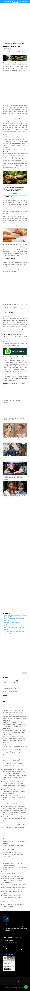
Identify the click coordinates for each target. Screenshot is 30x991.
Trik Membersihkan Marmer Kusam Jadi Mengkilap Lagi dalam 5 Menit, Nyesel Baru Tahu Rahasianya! (14, 771)
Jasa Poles (22, 51)
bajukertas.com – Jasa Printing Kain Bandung (14, 884)
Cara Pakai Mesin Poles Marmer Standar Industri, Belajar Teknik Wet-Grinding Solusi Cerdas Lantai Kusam (13, 765)
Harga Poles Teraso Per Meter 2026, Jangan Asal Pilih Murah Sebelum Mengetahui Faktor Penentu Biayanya (14, 732)
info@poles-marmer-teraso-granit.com (14, 981)
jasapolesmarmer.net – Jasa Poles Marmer (13, 852)
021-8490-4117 (9, 690)
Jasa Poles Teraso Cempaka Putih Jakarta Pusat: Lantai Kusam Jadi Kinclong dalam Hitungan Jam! (13, 829)
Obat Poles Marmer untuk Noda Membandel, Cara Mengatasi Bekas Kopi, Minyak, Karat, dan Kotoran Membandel (15, 758)
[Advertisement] (15, 21)
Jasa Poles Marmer (8, 51)
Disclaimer (14, 982)
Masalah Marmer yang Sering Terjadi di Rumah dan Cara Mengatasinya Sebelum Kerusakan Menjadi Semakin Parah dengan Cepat (14, 751)
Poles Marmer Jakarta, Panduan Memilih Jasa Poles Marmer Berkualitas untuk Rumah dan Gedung (14, 791)
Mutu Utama (14, 987)
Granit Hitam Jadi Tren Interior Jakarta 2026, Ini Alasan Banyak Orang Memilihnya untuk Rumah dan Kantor (15, 812)
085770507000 (7, 1)
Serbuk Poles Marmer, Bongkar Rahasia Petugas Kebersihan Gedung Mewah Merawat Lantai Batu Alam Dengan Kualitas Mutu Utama (14, 724)
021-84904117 (10, 979)
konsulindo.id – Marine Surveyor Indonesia (13, 845)
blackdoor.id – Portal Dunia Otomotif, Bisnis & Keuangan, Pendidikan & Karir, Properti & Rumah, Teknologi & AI (14, 880)
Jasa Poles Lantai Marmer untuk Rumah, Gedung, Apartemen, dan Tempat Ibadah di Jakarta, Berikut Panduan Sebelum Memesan (14, 783)
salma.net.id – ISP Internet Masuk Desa (12, 876)
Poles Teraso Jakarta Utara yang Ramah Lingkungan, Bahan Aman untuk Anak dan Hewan (13, 712)
